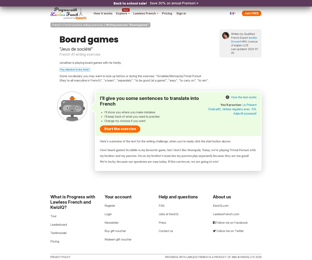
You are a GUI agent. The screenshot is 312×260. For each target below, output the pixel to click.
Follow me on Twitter (230, 231)
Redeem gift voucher (118, 239)
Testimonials (58, 233)
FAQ (161, 205)
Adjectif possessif (245, 113)
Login (108, 214)
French (56, 24)
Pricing (167, 13)
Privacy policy (60, 257)
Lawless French (144, 13)
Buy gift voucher (115, 231)
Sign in (181, 13)
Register (110, 205)
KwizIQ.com (221, 205)
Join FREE (251, 13)
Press (162, 222)
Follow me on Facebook (231, 222)
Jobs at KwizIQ (168, 214)
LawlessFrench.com (226, 214)
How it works (103, 13)
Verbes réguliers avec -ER (239, 109)
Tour (53, 216)
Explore (121, 13)
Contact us (166, 231)
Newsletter (112, 222)
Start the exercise (120, 129)
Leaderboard (58, 224)
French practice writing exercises (83, 24)
